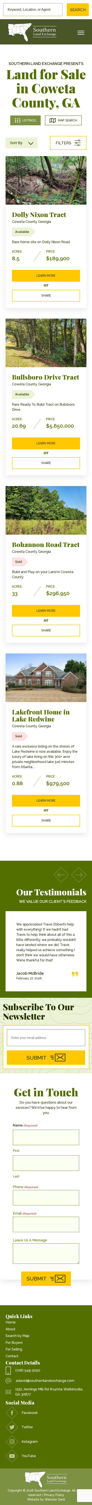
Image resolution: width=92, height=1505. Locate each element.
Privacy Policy (54, 1495)
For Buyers (14, 1343)
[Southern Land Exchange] (32, 32)
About (10, 1329)
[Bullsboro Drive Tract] (46, 343)
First (16, 1151)
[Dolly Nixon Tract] (46, 180)
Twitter (27, 1427)
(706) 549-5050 (27, 1370)
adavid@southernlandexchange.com (45, 1381)
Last (16, 1176)
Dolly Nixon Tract (39, 214)
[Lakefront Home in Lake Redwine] (46, 677)
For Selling (14, 1349)
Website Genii (55, 1499)
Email (24, 1213)
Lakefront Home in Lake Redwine (41, 715)
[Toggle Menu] (80, 33)
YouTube (29, 1456)
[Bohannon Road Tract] (46, 510)
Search (78, 9)
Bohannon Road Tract (46, 544)
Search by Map (18, 1336)
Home (11, 1322)
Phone (25, 1187)
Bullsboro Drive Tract (45, 377)
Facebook (30, 1413)
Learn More (46, 275)
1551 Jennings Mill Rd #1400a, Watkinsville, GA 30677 (49, 1391)
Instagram (30, 1442)
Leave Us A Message (30, 1240)
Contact (12, 1356)
